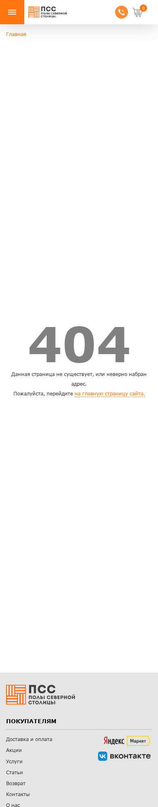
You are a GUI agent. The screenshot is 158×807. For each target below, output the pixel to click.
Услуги (14, 761)
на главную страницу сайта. (110, 394)
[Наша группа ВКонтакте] (124, 756)
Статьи (14, 772)
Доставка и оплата (29, 739)
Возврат (16, 783)
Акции (14, 750)
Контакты (18, 794)
